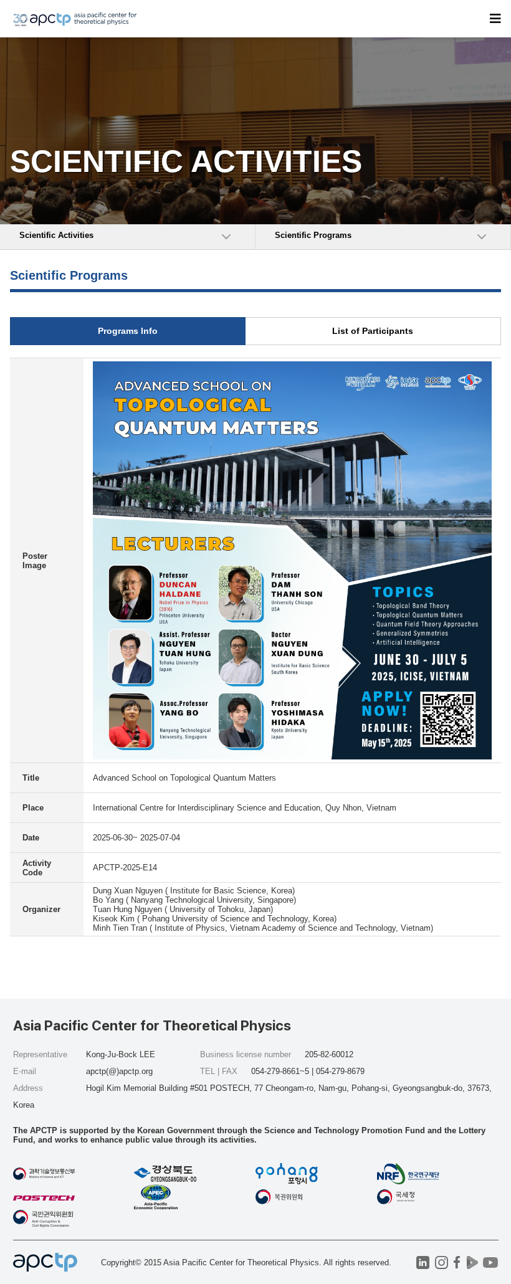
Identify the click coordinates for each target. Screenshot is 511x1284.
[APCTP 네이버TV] (472, 1262)
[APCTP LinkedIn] (423, 1262)
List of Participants (372, 331)
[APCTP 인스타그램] (441, 1262)
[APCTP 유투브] (491, 1262)
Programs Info (128, 331)
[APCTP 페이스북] (457, 1262)
